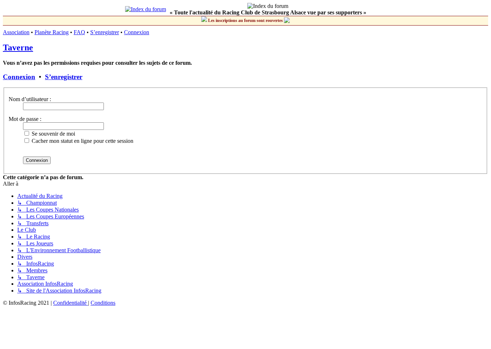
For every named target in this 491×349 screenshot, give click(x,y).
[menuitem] (70, 303)
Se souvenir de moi (52, 134)
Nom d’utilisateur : (30, 99)
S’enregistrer (104, 32)
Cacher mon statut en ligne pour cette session (81, 141)
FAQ (79, 32)
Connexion (136, 32)
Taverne (18, 47)
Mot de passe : (25, 119)
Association (16, 32)
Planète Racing (52, 32)
